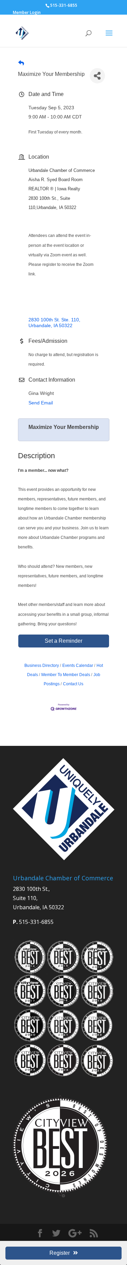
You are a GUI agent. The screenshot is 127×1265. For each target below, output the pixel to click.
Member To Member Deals (65, 674)
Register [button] (59, 1253)
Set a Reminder (63, 641)
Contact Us (73, 684)
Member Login (27, 12)
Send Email (40, 402)
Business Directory (41, 665)
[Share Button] (97, 75)
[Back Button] (21, 63)
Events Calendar (77, 665)
